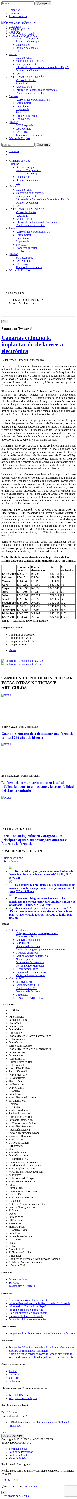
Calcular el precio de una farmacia (28, 1312)
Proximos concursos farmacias (26, 1309)
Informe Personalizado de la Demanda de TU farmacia (39, 1303)
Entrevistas (22, 994)
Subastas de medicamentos (31, 972)
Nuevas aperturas (25, 959)
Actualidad (22, 83)
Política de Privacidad (21, 1451)
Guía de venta (24, 57)
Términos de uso (46, 1422)
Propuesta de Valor (26, 115)
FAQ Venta (22, 131)
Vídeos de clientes (26, 80)
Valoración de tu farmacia (30, 60)
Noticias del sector (19, 930)
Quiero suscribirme (12, 857)
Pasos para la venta (26, 64)
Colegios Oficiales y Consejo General (37, 933)
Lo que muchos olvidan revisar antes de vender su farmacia (42, 1333)
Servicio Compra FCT (28, 170)
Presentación (23, 106)
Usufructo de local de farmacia (26, 1316)
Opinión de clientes (27, 47)
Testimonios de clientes (29, 135)
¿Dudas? (13, 122)
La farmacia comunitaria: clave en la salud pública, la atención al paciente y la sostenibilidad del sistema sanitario (37, 786)
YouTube (14, 1377)
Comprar (14, 163)
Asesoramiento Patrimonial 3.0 (33, 99)
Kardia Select (23, 102)
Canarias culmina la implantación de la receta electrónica (32, 344)
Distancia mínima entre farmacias (27, 1319)
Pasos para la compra (28, 41)
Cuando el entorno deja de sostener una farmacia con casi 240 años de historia (37, 735)
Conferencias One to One (30, 93)
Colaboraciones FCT (27, 984)
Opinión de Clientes (27, 70)
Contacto (14, 13)
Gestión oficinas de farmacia (32, 955)
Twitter (13, 1371)
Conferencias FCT (26, 988)
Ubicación (14, 9)
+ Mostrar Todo (17, 1265)
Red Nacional (23, 118)
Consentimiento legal (14, 1415)
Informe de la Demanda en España (28, 1306)
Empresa (13, 96)
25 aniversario (24, 981)
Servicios (21, 112)
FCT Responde (24, 125)
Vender (13, 54)
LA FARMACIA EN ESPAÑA (27, 76)
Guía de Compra (25, 167)
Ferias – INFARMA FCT (30, 997)
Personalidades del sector (30, 965)
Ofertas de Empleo (19, 138)
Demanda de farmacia (28, 946)
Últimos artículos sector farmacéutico (29, 1300)
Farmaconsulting (18, 1279)
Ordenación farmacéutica (30, 962)
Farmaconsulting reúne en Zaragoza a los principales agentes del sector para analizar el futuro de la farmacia (34, 840)
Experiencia (22, 109)
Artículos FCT (24, 86)
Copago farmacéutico (28, 939)
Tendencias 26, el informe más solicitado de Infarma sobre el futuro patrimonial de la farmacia (41, 1349)
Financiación (23, 44)
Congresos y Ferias (26, 936)
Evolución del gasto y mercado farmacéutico (41, 949)
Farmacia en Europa (27, 952)
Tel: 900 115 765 (18, 1394)
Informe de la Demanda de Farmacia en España (42, 67)
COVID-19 (22, 942)
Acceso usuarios (18, 16)
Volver (12, 650)
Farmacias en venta (19, 160)
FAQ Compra (23, 128)
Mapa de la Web (18, 1458)
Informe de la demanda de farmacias (36, 89)
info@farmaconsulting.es (23, 1398)
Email (5, 1412)
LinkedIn (14, 1374)
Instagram (14, 1380)
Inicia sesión (31, 1486)
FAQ (18, 51)
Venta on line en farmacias (30, 975)
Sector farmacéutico (27, 968)
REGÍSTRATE (10, 1479)
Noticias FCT (16, 978)
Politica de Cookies (19, 1455)
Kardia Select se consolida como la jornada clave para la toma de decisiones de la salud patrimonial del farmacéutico (42, 1355)
